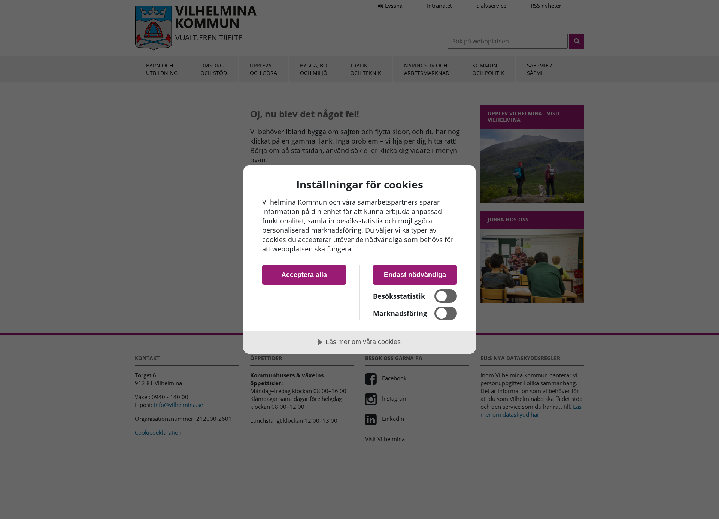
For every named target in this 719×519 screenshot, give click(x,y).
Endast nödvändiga (415, 274)
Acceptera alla (304, 274)
